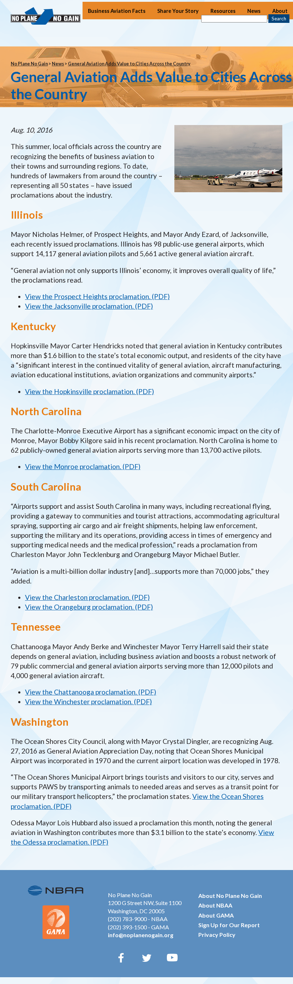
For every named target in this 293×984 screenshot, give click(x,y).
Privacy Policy (216, 934)
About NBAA (215, 905)
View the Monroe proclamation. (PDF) (82, 466)
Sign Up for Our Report (229, 924)
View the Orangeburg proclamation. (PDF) (89, 607)
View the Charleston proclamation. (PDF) (87, 597)
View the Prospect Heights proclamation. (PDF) (97, 296)
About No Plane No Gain (230, 895)
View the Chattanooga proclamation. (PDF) (90, 692)
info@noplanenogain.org (140, 934)
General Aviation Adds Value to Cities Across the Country (129, 63)
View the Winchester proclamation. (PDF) (88, 701)
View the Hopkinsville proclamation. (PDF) (89, 391)
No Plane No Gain (29, 63)
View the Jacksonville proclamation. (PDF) (89, 306)
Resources (222, 11)
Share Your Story (178, 11)
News (253, 11)
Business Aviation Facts (116, 11)
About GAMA (216, 915)
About (280, 11)
